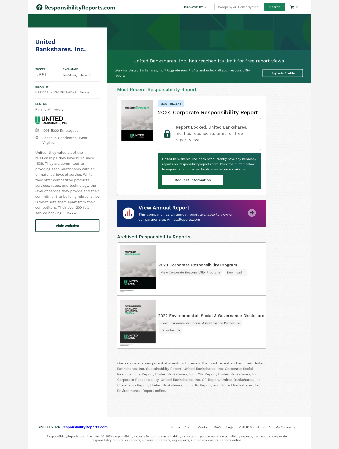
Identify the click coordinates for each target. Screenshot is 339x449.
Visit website (67, 226)
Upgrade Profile (283, 73)
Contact (204, 427)
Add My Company (281, 427)
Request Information (193, 180)
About (189, 427)
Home (175, 427)
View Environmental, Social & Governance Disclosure (200, 323)
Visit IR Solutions (251, 427)
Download (234, 272)
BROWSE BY (193, 7)
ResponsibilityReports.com (84, 427)
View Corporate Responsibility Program (190, 272)
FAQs (218, 427)
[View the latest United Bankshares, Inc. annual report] (252, 215)
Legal (230, 427)
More (84, 75)
